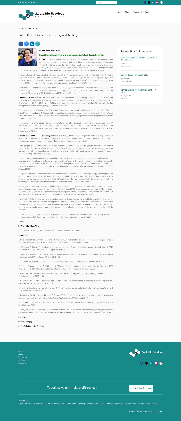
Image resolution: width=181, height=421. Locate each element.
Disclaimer (22, 363)
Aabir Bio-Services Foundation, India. (147, 411)
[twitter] (149, 2)
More (155, 403)
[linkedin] (153, 2)
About (127, 12)
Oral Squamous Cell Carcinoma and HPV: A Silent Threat (139, 58)
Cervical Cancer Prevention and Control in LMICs (138, 91)
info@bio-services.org (29, 2)
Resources (137, 12)
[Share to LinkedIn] (32, 45)
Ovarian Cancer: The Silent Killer (134, 75)
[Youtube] (157, 2)
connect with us (140, 388)
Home (119, 12)
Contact (148, 12)
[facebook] (145, 2)
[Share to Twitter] (26, 45)
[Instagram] (161, 2)
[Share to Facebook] (20, 45)
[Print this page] (37, 45)
